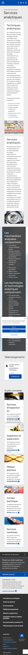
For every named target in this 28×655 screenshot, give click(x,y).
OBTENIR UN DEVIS (8, 574)
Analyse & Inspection (13, 9)
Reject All (14, 326)
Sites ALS (6, 646)
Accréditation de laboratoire (10, 554)
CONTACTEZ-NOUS (8, 591)
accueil (5, 9)
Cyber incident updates (10, 648)
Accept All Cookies (14, 330)
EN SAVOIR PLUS (12, 419)
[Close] (25, 318)
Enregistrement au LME (14, 113)
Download (15, 376)
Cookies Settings (14, 334)
